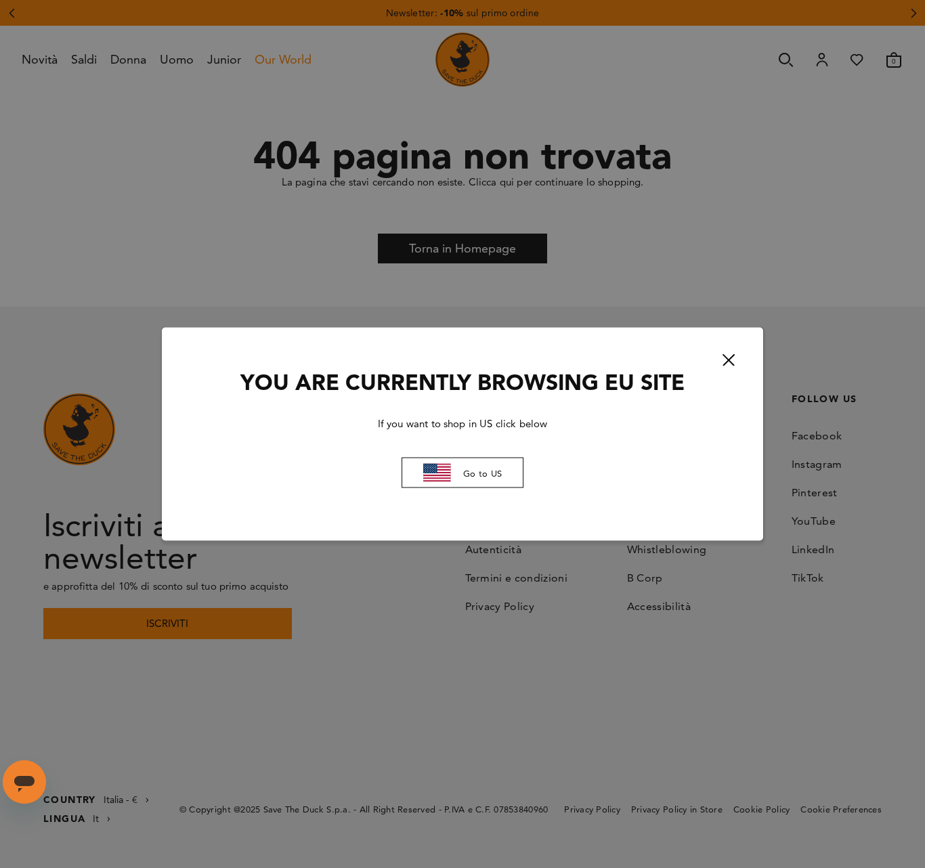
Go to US (482, 472)
